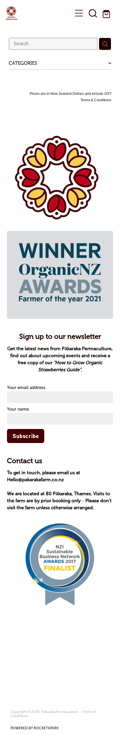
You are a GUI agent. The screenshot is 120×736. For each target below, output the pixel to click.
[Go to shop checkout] (107, 13)
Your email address (26, 388)
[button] (93, 13)
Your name (18, 409)
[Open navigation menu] (79, 13)
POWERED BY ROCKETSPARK (34, 728)
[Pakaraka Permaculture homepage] (36, 13)
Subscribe (26, 436)
